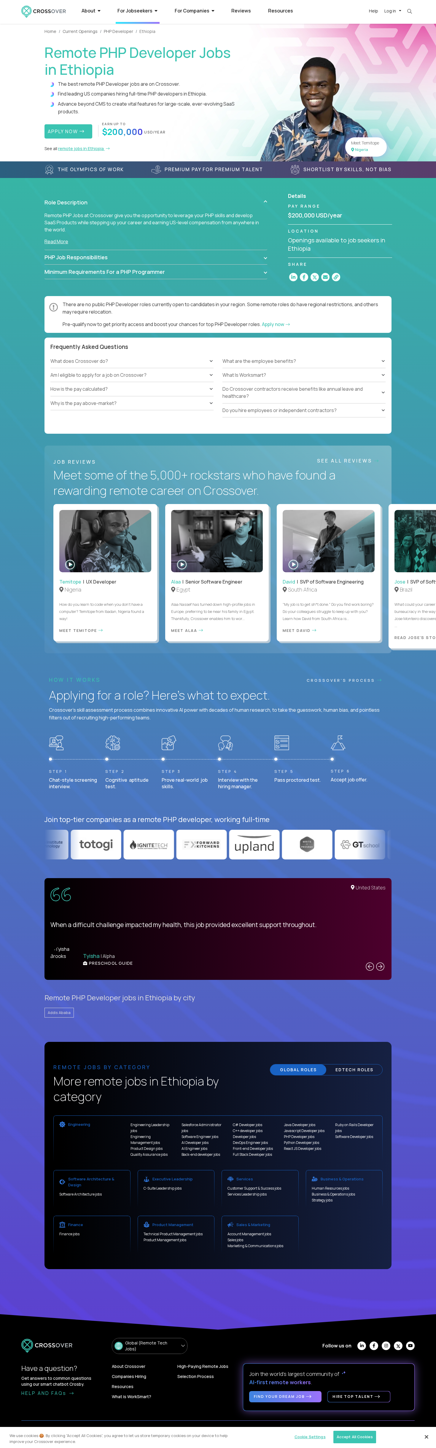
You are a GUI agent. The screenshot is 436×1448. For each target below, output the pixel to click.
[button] (155, 202)
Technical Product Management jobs (173, 1233)
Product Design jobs (147, 1148)
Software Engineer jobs (200, 1136)
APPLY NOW (63, 131)
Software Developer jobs (354, 1136)
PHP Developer (118, 31)
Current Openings (80, 31)
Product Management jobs (165, 1239)
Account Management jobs (249, 1233)
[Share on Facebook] (304, 277)
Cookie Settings (310, 1436)
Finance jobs (69, 1233)
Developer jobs (244, 1136)
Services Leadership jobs (247, 1194)
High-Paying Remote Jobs (202, 1366)
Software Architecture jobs (80, 1194)
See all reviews (345, 460)
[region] (218, 1437)
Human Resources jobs (330, 1188)
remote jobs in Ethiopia (81, 148)
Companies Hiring (129, 1376)
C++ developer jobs (247, 1130)
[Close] (426, 1436)
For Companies (192, 10)
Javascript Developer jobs (304, 1130)
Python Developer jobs (301, 1142)
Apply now (273, 324)
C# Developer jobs (247, 1124)
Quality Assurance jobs (149, 1154)
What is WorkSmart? (131, 1396)
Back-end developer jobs (201, 1154)
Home (50, 31)
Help (373, 11)
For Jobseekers (135, 10)
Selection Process (195, 1376)
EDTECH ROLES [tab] (354, 1069)
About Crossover (128, 1366)
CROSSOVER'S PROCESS (342, 680)
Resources (280, 10)
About (89, 10)
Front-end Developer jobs (253, 1148)
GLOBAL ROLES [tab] (298, 1069)
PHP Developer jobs (299, 1136)
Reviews (241, 10)
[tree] (132, 382)
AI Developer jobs (195, 1142)
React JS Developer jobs (302, 1148)
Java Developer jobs (299, 1124)
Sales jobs (235, 1239)
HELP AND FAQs (44, 1393)
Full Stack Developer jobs (252, 1154)
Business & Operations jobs (333, 1194)
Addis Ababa (59, 1012)
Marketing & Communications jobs (255, 1245)
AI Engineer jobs (194, 1148)
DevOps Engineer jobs (250, 1142)
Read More (56, 241)
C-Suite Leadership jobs (163, 1188)
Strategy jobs (322, 1200)
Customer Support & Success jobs (254, 1188)
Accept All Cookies (355, 1436)
